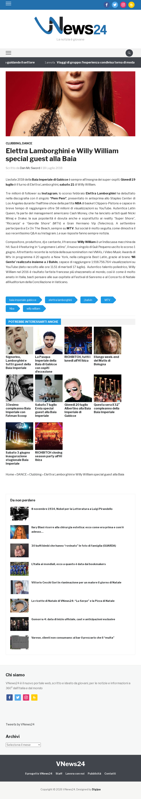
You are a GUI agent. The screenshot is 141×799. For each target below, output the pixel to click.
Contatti (110, 773)
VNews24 (70, 764)
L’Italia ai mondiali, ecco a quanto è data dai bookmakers (68, 564)
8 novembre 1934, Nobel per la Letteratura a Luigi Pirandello (72, 508)
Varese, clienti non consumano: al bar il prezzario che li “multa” (72, 637)
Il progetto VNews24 (38, 773)
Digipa (96, 789)
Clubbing (13, 143)
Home (10, 474)
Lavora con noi (75, 773)
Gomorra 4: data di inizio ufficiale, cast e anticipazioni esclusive (73, 619)
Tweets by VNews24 (20, 724)
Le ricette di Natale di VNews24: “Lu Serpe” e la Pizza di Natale (73, 600)
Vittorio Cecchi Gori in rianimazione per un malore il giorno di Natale (76, 582)
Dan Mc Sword (30, 168)
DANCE (27, 143)
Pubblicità (94, 773)
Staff (59, 773)
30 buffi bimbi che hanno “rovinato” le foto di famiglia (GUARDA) (73, 545)
